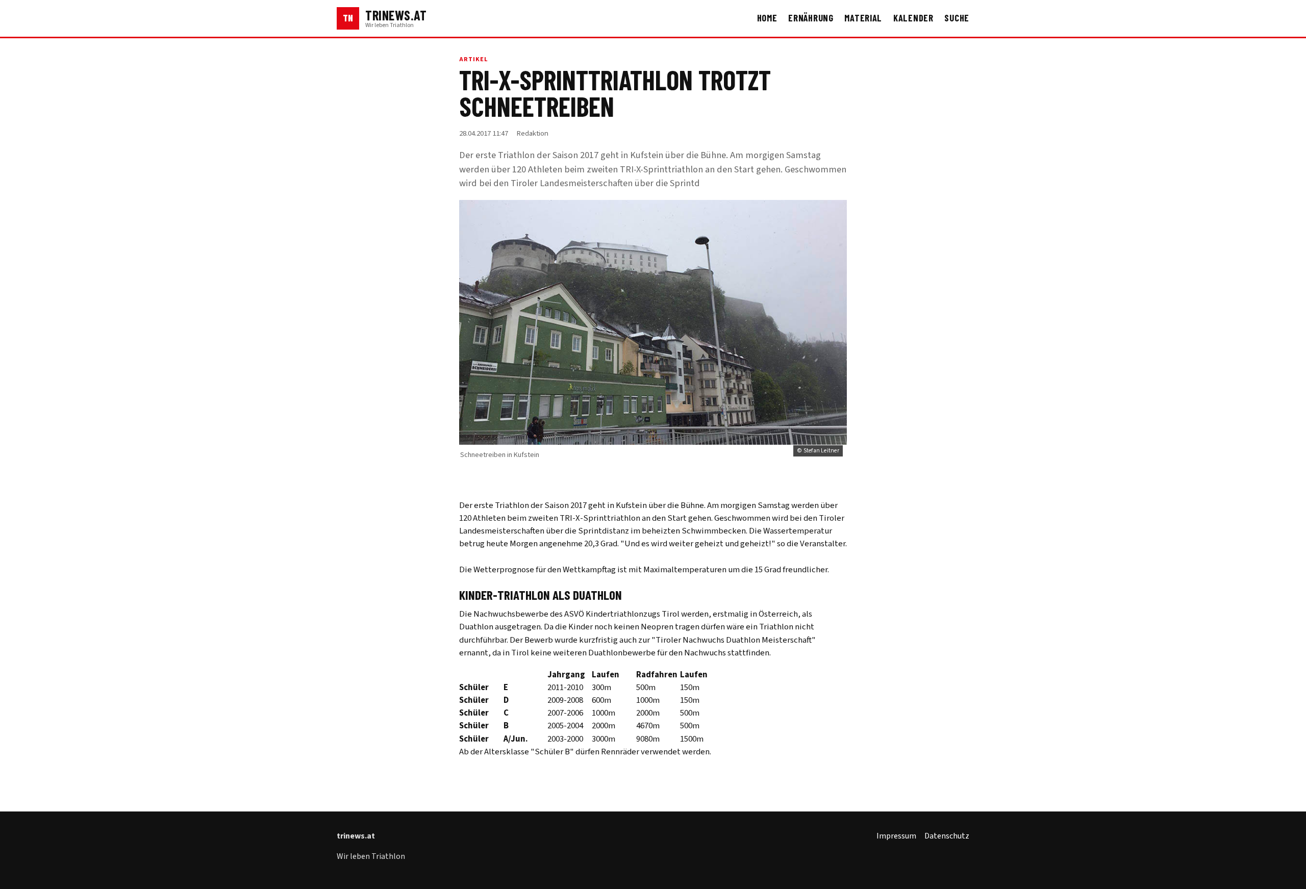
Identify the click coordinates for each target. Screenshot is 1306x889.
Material (863, 17)
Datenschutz (946, 836)
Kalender (913, 17)
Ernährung (811, 17)
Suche (956, 17)
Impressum (896, 836)
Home (767, 17)
